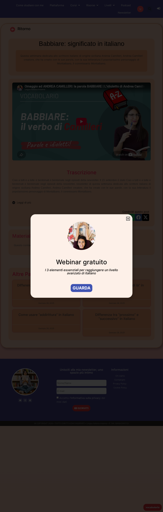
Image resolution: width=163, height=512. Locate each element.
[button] (128, 218)
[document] (81, 256)
